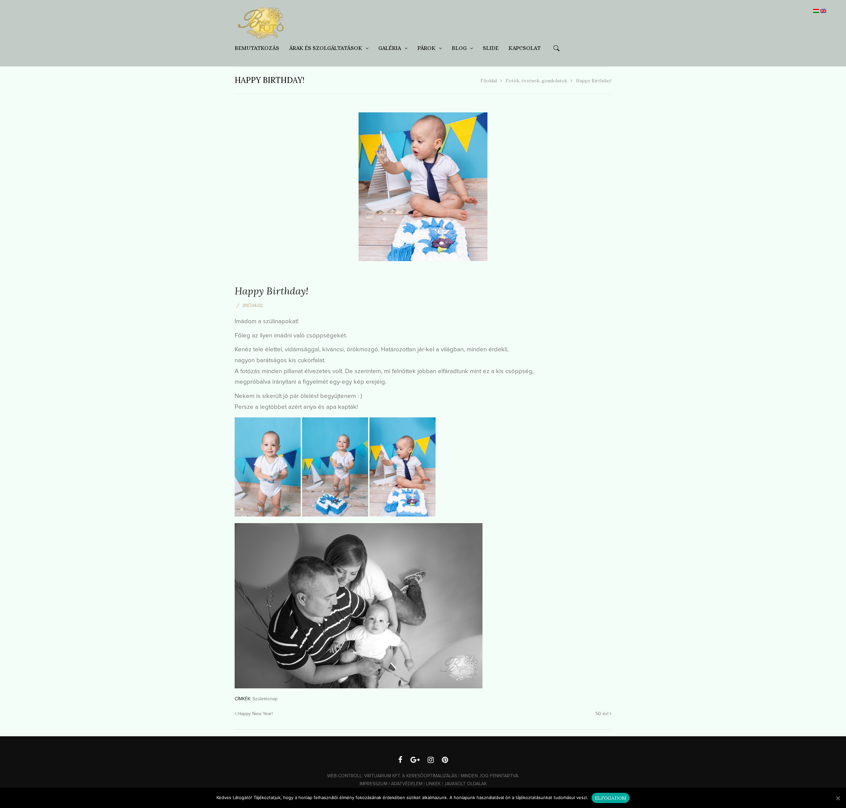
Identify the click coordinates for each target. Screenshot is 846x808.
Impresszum (373, 784)
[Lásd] (431, 760)
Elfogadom (610, 798)
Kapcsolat (525, 48)
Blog (459, 48)
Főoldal (489, 81)
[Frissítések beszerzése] (415, 760)
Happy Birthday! (271, 291)
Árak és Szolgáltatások (325, 48)
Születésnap (265, 699)
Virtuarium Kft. (382, 776)
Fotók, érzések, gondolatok (536, 81)
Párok (426, 48)
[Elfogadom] (837, 798)
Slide (491, 48)
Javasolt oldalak (465, 784)
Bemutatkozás (257, 48)
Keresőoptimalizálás (431, 776)
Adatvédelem (406, 784)
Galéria (389, 48)
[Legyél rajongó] (400, 760)
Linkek (433, 784)
